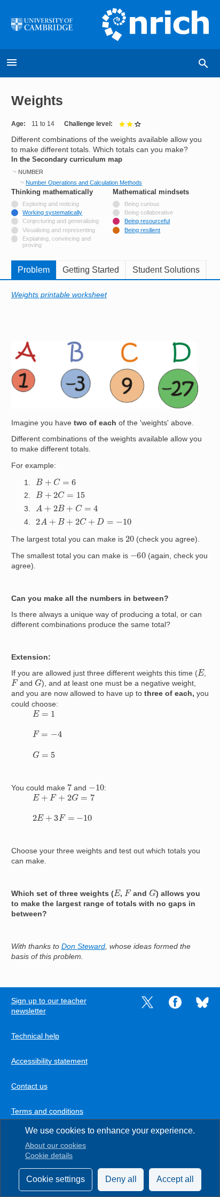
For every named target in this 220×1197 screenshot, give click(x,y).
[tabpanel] (110, 626)
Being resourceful (147, 221)
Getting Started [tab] (90, 269)
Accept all (175, 1179)
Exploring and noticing (50, 204)
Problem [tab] (34, 269)
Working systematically (52, 212)
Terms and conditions (47, 1111)
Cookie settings (55, 1179)
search (203, 63)
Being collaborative (148, 212)
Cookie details (49, 1156)
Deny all (121, 1179)
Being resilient (142, 230)
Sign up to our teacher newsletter (49, 1006)
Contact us (29, 1086)
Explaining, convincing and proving (56, 241)
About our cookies (55, 1145)
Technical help (35, 1036)
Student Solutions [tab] (166, 269)
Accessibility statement (49, 1061)
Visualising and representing (58, 230)
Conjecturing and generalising (60, 221)
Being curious (142, 204)
